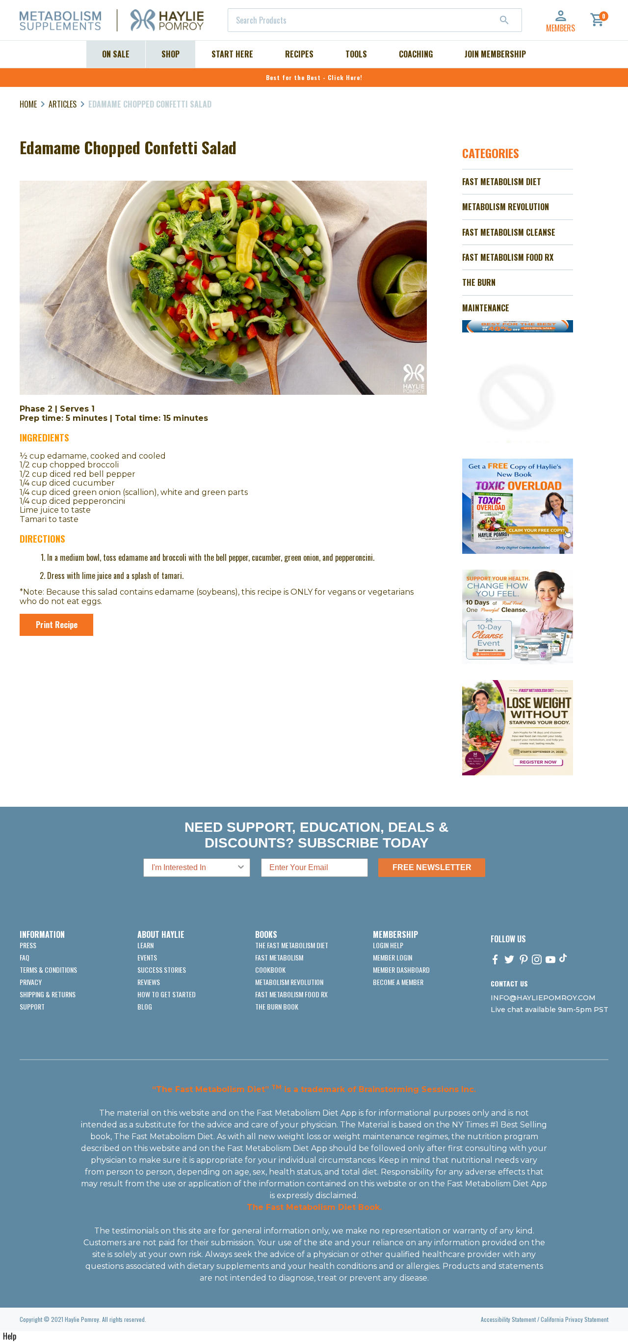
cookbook (270, 969)
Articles (63, 104)
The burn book (276, 1006)
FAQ (24, 957)
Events (147, 957)
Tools (356, 54)
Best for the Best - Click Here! (314, 77)
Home (28, 104)
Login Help (388, 945)
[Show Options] (241, 867)
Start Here (232, 54)
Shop (170, 54)
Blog (144, 1006)
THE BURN (479, 282)
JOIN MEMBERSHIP (495, 54)
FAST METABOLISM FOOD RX (507, 257)
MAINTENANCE (485, 308)
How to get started (166, 994)
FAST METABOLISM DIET (501, 182)
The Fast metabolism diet (291, 945)
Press (28, 945)
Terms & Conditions (48, 969)
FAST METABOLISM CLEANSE (508, 232)
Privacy (31, 982)
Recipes (299, 54)
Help (9, 1336)
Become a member (398, 982)
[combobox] (375, 20)
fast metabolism (279, 957)
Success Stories (161, 969)
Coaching (416, 54)
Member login (392, 957)
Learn (145, 945)
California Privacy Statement (574, 1319)
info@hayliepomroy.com (543, 997)
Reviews (148, 982)
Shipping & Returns (48, 994)
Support (32, 1006)
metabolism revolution (289, 982)
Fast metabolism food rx (291, 994)
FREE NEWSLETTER (431, 867)
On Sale (116, 54)
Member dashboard (401, 969)
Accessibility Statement (508, 1319)
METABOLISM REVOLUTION (505, 207)
